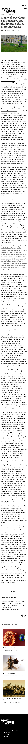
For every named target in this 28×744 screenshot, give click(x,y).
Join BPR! (7, 735)
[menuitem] (15, 729)
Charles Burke (7, 702)
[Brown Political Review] (9, 8)
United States (10, 14)
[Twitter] (23, 6)
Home (2, 14)
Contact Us (7, 733)
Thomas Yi (6, 650)
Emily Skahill (5, 30)
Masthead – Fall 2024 (11, 731)
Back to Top (14, 591)
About (6, 729)
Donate (6, 737)
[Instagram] (25, 6)
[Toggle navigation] (24, 9)
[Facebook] (20, 6)
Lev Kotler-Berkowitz (10, 676)
